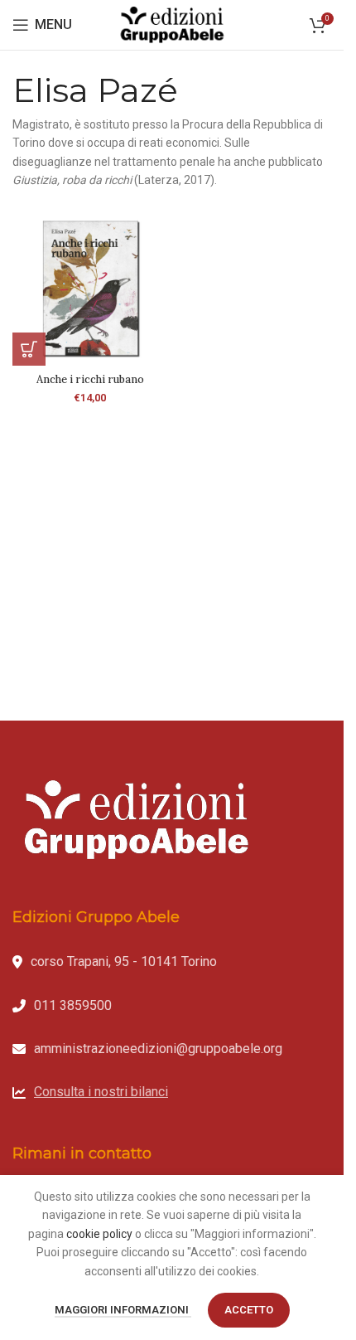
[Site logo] (172, 24)
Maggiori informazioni (123, 1310)
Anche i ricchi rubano (90, 379)
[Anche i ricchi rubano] (90, 289)
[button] (29, 349)
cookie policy (99, 1233)
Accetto (248, 1310)
